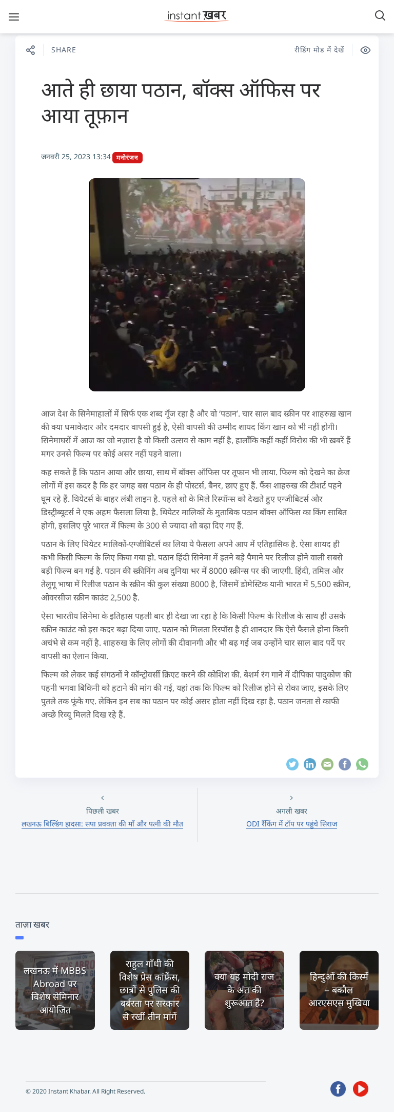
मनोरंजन (127, 157)
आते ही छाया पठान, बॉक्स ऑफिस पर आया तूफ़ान (180, 102)
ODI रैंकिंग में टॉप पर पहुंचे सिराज (291, 823)
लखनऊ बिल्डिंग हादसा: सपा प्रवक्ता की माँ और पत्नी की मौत (102, 823)
